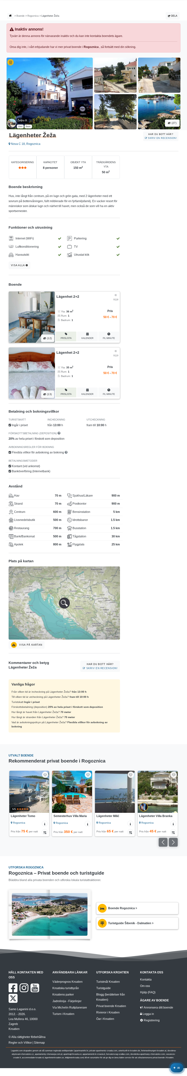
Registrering (151, 1020)
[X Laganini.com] (13, 998)
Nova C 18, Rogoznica (25, 143)
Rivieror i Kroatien (108, 1012)
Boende (20, 15)
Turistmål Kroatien (108, 981)
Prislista (66, 338)
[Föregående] (13, 792)
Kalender (87, 338)
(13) (49, 394)
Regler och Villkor (20, 1042)
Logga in (148, 1013)
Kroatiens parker (63, 994)
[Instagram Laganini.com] (24, 988)
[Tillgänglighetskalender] (45, 832)
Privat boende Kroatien (111, 1006)
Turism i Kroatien (63, 1013)
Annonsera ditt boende (158, 1007)
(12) (49, 338)
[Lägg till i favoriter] (45, 774)
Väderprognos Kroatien (67, 981)
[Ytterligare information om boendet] (45, 824)
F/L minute (109, 338)
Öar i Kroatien (105, 1018)
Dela (173, 15)
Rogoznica (33, 15)
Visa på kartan (30, 644)
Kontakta (146, 979)
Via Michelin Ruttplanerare (69, 1007)
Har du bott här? (162, 136)
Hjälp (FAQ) (147, 992)
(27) (174, 123)
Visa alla (18, 265)
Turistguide (103, 988)
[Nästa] (44, 792)
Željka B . (23, 120)
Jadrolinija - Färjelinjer (66, 1001)
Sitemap (39, 1042)
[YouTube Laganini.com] (34, 988)
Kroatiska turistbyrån (65, 988)
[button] (64, 603)
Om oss (145, 985)
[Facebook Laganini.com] (13, 988)
